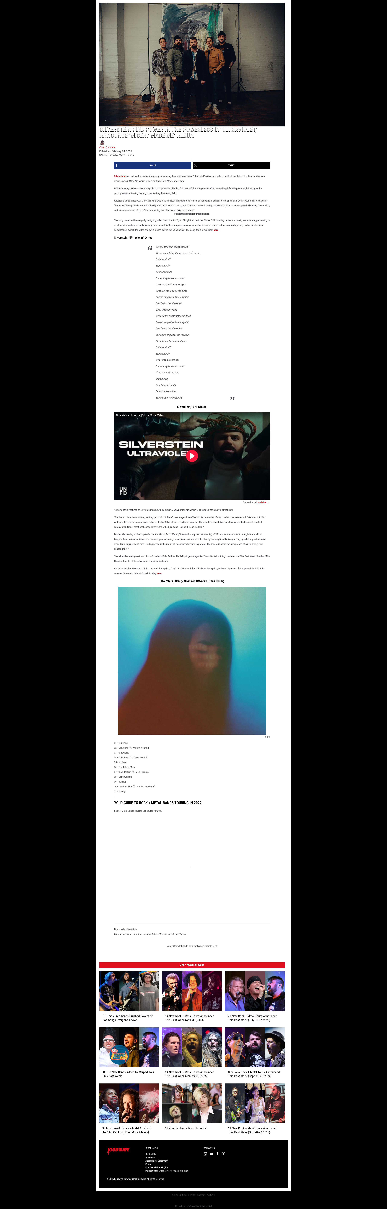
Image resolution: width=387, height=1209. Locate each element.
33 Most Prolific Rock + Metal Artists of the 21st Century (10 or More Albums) (126, 1130)
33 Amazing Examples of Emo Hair (186, 1128)
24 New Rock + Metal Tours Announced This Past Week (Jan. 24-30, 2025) (189, 1074)
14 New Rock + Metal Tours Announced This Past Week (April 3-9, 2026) (189, 1018)
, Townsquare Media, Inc (134, 1179)
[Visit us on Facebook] (219, 1154)
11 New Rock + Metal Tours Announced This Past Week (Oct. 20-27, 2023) (252, 1130)
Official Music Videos (162, 934)
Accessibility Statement (156, 1161)
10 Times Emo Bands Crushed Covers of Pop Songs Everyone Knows (127, 1018)
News (148, 934)
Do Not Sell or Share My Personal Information (166, 1171)
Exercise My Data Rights (156, 1167)
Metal (129, 934)
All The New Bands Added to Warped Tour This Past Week (128, 1074)
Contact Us (150, 1154)
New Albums (139, 934)
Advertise (150, 1157)
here (215, 229)
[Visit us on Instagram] (206, 1154)
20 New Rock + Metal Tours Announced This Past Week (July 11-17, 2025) (252, 1018)
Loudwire (261, 502)
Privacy (148, 1164)
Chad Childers (107, 147)
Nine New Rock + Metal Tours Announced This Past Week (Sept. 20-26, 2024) (254, 1074)
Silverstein (119, 176)
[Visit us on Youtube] (213, 1154)
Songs (175, 934)
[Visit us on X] (225, 1154)
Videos (182, 934)
